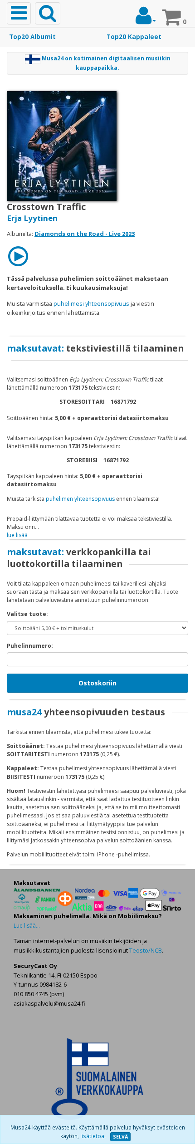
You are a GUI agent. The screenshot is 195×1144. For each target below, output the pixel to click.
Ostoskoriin (97, 683)
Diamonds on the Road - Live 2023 (84, 234)
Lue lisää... (27, 925)
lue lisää (17, 535)
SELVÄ (120, 1137)
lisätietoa (92, 1136)
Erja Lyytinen (32, 218)
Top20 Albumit (32, 37)
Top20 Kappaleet (134, 37)
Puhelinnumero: (30, 646)
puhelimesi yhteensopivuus (91, 303)
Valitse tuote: (27, 614)
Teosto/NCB (145, 950)
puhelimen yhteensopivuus (80, 499)
